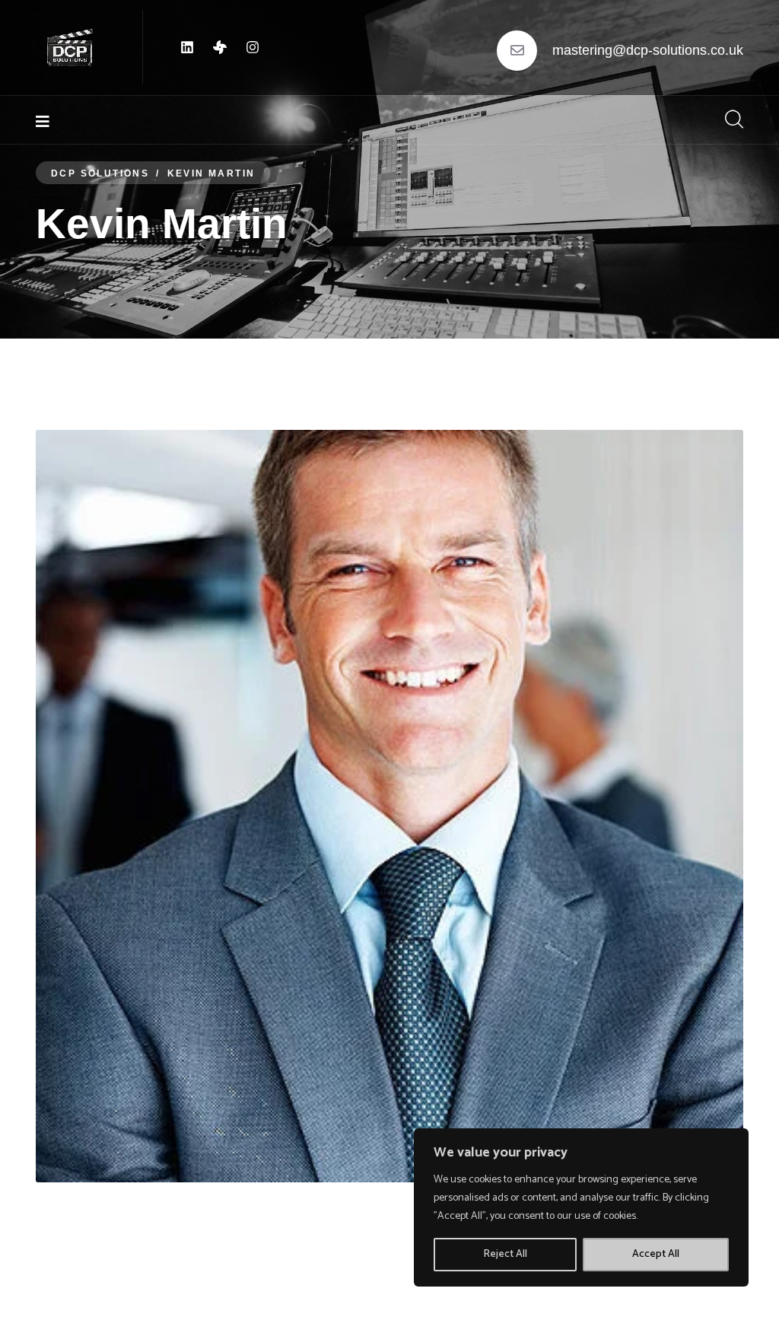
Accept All (655, 1254)
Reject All (505, 1254)
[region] (581, 1207)
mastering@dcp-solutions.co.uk (647, 50)
